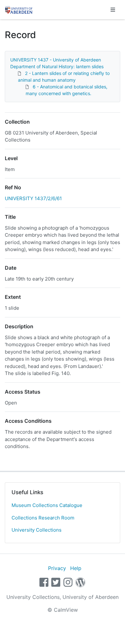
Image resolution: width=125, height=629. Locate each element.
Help (75, 568)
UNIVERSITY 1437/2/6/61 (33, 198)
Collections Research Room (43, 518)
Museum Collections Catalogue (47, 505)
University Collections (37, 530)
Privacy (57, 568)
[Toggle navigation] (113, 10)
